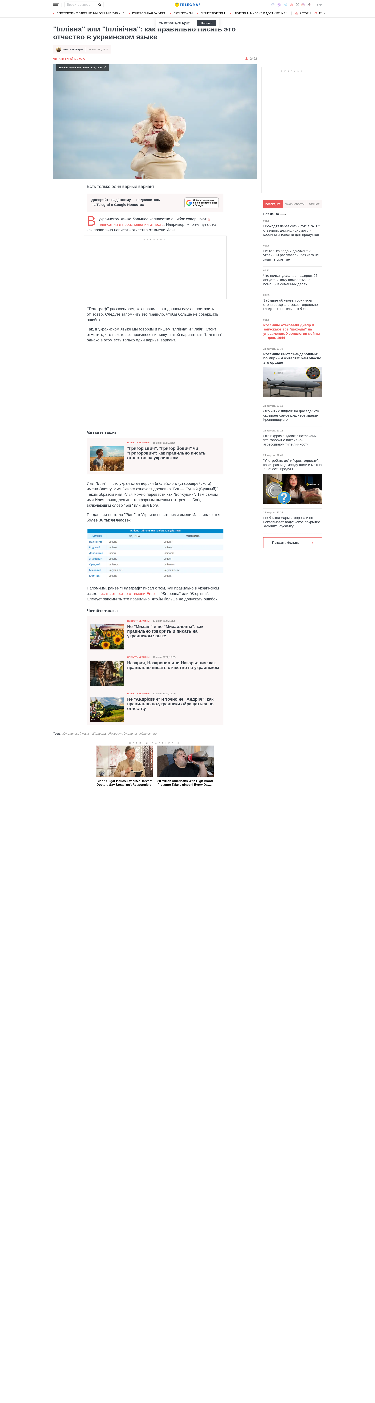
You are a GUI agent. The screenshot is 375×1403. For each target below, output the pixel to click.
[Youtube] (292, 5)
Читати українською (69, 58)
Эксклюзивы (183, 13)
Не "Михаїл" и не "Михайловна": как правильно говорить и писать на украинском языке (165, 631)
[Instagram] (303, 5)
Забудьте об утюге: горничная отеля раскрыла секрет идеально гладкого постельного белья (290, 304)
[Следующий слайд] (324, 13)
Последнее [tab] (272, 204)
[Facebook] (273, 5)
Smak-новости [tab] (294, 204)
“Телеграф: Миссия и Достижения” (260, 13)
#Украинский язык (75, 733)
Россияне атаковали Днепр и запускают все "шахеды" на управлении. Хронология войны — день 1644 (291, 331)
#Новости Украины (122, 733)
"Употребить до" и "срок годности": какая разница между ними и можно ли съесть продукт (292, 465)
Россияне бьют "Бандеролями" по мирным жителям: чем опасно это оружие (292, 358)
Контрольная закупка (148, 13)
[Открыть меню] (56, 4)
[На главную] (187, 4)
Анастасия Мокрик (73, 49)
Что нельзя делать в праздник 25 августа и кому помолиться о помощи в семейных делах (290, 280)
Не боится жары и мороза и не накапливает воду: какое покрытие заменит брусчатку (291, 522)
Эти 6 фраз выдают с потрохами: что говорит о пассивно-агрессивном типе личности (290, 440)
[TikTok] (309, 5)
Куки (185, 23)
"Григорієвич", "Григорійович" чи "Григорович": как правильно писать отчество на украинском (166, 453)
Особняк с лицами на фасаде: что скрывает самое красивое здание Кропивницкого (291, 415)
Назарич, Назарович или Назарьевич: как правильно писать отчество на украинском (173, 665)
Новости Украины (138, 442)
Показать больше (285, 542)
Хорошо (206, 23)
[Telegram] (285, 5)
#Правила (98, 733)
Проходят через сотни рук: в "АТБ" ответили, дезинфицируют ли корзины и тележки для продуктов (291, 230)
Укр (319, 4)
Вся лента (271, 214)
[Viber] (279, 4)
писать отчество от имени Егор (126, 593)
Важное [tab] (314, 204)
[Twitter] (297, 4)
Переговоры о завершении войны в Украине (90, 13)
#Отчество (148, 733)
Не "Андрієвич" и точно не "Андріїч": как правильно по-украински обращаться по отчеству (170, 704)
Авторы (305, 13)
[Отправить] (100, 5)
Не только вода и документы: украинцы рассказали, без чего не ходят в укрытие (291, 255)
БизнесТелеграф (213, 13)
